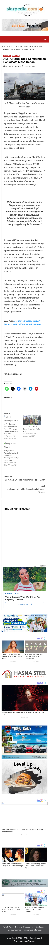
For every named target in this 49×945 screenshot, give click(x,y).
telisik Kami (8, 927)
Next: (26, 489)
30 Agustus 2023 (29, 66)
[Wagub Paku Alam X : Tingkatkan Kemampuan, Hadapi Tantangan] (12, 447)
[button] (4, 39)
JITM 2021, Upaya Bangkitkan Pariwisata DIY (31, 428)
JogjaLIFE (7, 55)
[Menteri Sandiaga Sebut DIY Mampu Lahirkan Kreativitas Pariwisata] (12, 420)
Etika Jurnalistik (14, 930)
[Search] (44, 39)
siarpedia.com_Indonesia (13, 66)
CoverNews (18, 941)
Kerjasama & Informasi (32, 930)
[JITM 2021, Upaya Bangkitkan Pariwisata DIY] (32, 420)
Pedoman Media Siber (24, 927)
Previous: (24, 480)
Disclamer (40, 927)
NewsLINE (15, 55)
